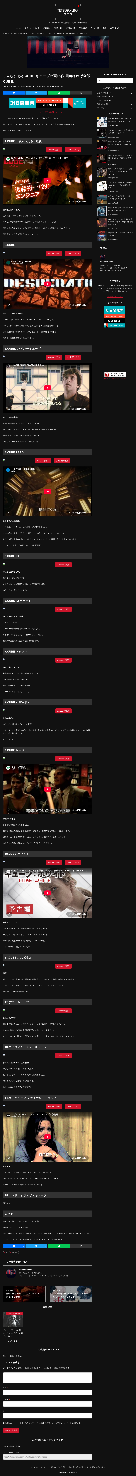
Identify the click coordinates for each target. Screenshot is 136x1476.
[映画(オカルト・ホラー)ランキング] (115, 374)
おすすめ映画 (102, 93)
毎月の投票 (79, 1467)
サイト (5, 1411)
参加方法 (53, 1467)
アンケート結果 (102, 100)
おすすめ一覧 (70, 1467)
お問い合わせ (100, 1467)
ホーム (33, 1467)
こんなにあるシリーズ (43, 86)
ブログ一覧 (61, 1467)
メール (6, 1399)
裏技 (93, 1467)
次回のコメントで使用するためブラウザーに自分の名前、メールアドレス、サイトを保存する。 (43, 1423)
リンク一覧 (87, 1467)
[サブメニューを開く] (131, 92)
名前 (5, 1387)
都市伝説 (14, 1253)
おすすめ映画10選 (103, 96)
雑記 (98, 108)
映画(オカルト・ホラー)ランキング (115, 378)
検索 (129, 80)
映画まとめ (59, 86)
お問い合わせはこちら (115, 297)
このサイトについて (43, 1467)
